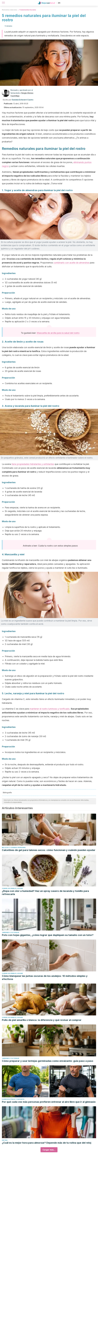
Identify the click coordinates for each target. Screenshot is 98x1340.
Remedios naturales (9, 10)
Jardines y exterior (10, 932)
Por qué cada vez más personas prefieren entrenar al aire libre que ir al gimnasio (49, 1101)
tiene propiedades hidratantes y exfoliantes (33, 464)
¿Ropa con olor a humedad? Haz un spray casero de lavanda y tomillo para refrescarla (45, 893)
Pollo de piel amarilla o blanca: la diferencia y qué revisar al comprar (41, 1020)
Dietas (4, 1140)
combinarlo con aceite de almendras (71, 262)
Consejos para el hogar (12, 888)
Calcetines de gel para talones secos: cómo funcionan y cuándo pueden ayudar (48, 850)
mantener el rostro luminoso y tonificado (50, 708)
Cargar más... (49, 1150)
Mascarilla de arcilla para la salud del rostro (58, 333)
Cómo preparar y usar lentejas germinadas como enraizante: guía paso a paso (47, 1060)
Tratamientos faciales (27, 10)
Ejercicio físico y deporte (13, 1099)
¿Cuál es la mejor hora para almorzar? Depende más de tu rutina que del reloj (46, 1142)
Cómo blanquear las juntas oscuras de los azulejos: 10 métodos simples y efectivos (44, 978)
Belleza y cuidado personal (14, 847)
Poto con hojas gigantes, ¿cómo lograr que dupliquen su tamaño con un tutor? (47, 935)
